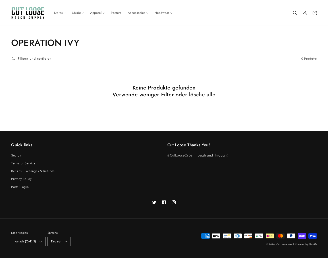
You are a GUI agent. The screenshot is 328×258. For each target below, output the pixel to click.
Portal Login (20, 187)
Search (16, 155)
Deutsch (56, 241)
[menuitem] (60, 12)
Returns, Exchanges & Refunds (33, 171)
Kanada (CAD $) (25, 241)
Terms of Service (23, 163)
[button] (295, 13)
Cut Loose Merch (285, 244)
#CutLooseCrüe (179, 155)
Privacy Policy (21, 179)
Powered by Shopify (306, 244)
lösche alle (202, 94)
